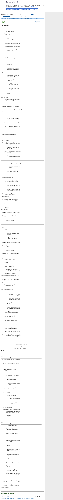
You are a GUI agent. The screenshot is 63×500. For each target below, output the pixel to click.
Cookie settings (34, 9)
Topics (37, 18)
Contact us (7, 498)
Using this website (19, 498)
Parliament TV (31, 18)
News (34, 18)
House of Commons (3, 18)
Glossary (5, 498)
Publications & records (26, 18)
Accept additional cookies (12, 9)
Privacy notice (25, 498)
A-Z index (2, 498)
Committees (21, 18)
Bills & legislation (16, 18)
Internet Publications (37, 21)
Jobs (15, 498)
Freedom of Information (11, 498)
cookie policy (31, 6)
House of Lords (9, 18)
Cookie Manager (32, 498)
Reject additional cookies (24, 9)
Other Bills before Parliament (36, 22)
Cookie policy (28, 498)
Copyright (22, 498)
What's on (12, 18)
